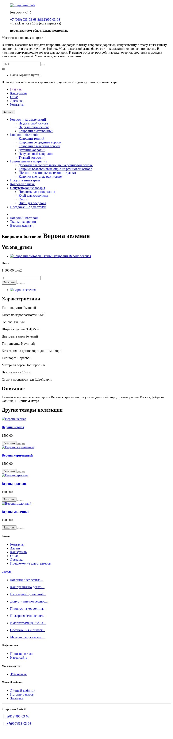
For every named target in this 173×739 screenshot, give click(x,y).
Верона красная (14, 483)
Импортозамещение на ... (28, 623)
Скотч (23, 199)
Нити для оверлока (32, 203)
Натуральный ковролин (36, 153)
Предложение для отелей (28, 207)
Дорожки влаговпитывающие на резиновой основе (56, 165)
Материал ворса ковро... (27, 637)
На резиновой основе (34, 127)
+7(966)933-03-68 (19, 723)
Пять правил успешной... (28, 594)
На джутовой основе (33, 123)
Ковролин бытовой (24, 134)
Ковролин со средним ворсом (40, 142)
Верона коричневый (17, 455)
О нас (14, 97)
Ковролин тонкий (31, 138)
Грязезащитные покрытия (28, 161)
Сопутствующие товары (27, 188)
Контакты (17, 104)
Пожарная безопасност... (27, 615)
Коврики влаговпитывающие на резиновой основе (55, 169)
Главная (16, 89)
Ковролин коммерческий (28, 119)
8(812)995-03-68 (18, 716)
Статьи (6, 571)
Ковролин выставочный (36, 131)
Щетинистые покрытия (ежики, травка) (47, 172)
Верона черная (13, 427)
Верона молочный (16, 511)
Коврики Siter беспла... (26, 580)
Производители (21, 653)
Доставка (16, 101)
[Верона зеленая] (50, 256)
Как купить (18, 93)
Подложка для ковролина (37, 191)
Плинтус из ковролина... (27, 608)
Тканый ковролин (32, 157)
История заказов (22, 694)
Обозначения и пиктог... (27, 630)
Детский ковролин (32, 150)
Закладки (16, 698)
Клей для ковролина (33, 195)
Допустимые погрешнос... (29, 601)
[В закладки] (19, 283)
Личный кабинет (22, 690)
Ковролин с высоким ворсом (39, 146)
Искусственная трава (25, 180)
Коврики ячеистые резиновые (40, 176)
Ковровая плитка (22, 184)
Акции (15, 548)
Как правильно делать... (27, 587)
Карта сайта (18, 657)
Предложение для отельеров (30, 563)
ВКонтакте (18, 674)
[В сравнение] (23, 283)
